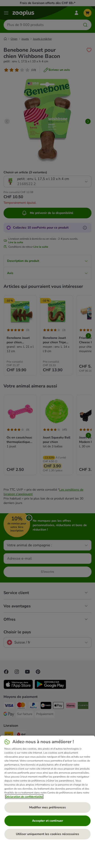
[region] (47, 789)
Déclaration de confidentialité (24, 796)
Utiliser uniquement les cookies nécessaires (47, 834)
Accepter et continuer (47, 821)
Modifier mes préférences (47, 807)
